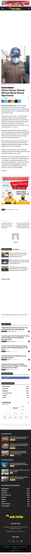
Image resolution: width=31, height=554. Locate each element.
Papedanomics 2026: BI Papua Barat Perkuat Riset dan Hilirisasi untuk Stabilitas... (19, 445)
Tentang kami (13, 546)
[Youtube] (21, 541)
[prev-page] (2, 274)
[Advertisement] (15, 27)
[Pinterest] (9, 101)
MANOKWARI (4, 331)
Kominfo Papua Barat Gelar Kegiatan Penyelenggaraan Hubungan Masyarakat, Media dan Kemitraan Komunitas (23, 225)
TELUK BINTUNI (10, 87)
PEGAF (11, 472)
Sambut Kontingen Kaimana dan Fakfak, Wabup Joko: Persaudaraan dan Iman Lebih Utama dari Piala (18, 268)
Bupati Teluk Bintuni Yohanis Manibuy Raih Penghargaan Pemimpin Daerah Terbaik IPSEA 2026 (19, 261)
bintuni (17, 209)
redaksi (6, 97)
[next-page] (5, 274)
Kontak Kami (15, 548)
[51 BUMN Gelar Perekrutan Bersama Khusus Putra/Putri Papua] (5, 478)
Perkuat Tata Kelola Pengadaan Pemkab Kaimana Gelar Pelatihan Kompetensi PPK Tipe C (14, 347)
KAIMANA (3, 351)
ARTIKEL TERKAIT (6, 249)
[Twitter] (6, 101)
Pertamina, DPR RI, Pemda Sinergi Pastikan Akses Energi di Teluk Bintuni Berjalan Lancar (18, 254)
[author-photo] (15, 240)
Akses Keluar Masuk (10, 209)
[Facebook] (2, 101)
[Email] (16, 101)
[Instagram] (13, 541)
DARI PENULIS (16, 249)
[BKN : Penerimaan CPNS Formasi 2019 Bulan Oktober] (5, 472)
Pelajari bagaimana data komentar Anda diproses (13, 316)
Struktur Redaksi (6, 546)
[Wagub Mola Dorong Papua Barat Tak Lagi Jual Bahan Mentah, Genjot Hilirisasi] (5, 438)
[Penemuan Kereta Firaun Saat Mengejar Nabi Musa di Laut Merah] (5, 465)
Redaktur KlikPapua (11, 331)
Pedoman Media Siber (22, 546)
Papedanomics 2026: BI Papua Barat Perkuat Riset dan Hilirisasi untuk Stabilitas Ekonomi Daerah (15, 337)
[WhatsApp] (12, 101)
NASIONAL (12, 465)
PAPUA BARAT (4, 87)
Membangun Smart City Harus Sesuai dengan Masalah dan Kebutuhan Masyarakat (7, 225)
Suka (27, 377)
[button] (2, 8)
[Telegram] (19, 101)
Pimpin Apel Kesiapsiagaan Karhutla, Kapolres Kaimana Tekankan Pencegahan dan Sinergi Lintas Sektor (14, 365)
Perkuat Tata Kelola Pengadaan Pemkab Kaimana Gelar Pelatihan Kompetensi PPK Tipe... (18, 453)
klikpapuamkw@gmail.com (19, 531)
